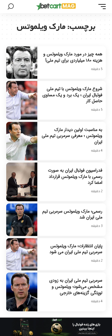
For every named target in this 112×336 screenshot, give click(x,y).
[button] (100, 6)
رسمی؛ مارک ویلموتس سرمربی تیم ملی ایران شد (72, 214)
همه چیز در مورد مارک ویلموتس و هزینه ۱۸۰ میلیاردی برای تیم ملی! (72, 57)
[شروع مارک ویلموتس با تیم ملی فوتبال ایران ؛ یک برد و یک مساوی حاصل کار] (21, 100)
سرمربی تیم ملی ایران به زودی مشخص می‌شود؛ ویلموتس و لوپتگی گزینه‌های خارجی (75, 286)
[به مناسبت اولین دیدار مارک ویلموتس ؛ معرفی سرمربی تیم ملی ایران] (21, 141)
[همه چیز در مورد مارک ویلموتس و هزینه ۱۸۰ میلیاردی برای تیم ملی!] (21, 62)
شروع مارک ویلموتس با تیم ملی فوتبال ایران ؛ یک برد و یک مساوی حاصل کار (72, 94)
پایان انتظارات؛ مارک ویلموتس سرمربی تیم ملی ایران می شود (75, 249)
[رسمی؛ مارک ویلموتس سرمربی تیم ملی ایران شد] (21, 219)
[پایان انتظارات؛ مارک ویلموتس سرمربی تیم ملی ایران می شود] (21, 254)
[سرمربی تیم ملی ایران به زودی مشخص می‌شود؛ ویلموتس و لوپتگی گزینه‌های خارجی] (21, 292)
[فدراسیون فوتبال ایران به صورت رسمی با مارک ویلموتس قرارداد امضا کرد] (21, 182)
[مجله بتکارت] (56, 6)
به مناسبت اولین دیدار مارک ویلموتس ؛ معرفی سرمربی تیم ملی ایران (72, 135)
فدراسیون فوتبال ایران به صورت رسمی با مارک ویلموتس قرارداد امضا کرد (75, 176)
